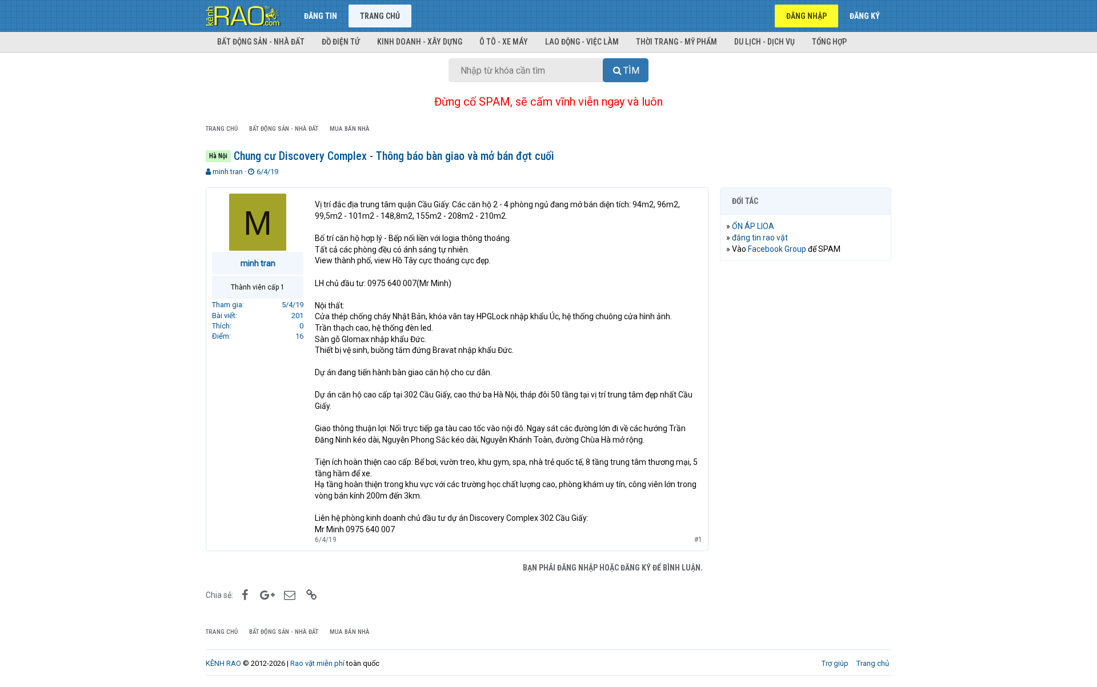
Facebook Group (777, 249)
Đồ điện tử (341, 41)
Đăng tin (320, 16)
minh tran (228, 171)
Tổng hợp (829, 41)
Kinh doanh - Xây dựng (419, 41)
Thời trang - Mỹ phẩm (676, 41)
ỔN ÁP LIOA (753, 226)
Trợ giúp (835, 663)
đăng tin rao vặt (760, 237)
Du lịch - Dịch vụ (764, 41)
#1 (698, 540)
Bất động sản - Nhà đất (261, 41)
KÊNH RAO (223, 663)
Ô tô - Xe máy (503, 41)
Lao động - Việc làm (582, 41)
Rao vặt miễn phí (317, 663)
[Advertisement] (805, 443)
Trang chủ (380, 16)
